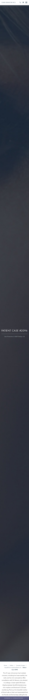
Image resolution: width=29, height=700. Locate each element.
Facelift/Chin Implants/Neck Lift (13, 667)
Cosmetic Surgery (20, 665)
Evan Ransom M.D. (9, 2)
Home (5, 665)
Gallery (11, 665)
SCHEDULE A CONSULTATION (13, 698)
